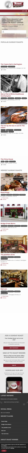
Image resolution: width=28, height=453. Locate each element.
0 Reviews (4, 199)
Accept (4, 450)
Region (2, 161)
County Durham (11, 66)
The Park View (4, 433)
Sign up (14, 365)
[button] (23, 11)
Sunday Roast (18, 98)
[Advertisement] (14, 317)
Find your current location (9, 24)
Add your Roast (14, 347)
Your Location (5, 29)
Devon (6, 161)
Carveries (3, 130)
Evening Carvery (17, 130)
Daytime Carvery (9, 130)
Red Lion (3, 430)
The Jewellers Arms (6, 427)
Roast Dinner (4, 98)
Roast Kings (4, 421)
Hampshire (24, 98)
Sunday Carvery (4, 131)
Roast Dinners (4, 66)
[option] (14, 401)
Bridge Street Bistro (6, 424)
